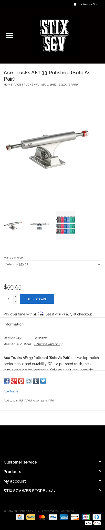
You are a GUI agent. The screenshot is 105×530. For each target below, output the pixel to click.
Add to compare (37, 400)
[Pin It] (21, 381)
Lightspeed (66, 511)
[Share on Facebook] (7, 381)
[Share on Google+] (14, 381)
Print (53, 400)
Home (8, 84)
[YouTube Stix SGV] (52, 440)
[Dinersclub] (96, 517)
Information (13, 324)
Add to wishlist (14, 400)
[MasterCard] (41, 517)
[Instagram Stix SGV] (61, 440)
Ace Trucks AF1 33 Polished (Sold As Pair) (46, 84)
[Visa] (52, 517)
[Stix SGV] (62, 36)
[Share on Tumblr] (36, 381)
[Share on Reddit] (29, 381)
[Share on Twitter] (43, 381)
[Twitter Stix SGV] (44, 440)
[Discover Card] (74, 517)
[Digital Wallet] (92, 523)
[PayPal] (30, 517)
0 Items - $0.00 (90, 4)
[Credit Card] (19, 517)
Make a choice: (14, 257)
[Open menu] (9, 35)
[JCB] (85, 517)
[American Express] (63, 517)
